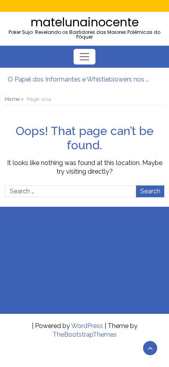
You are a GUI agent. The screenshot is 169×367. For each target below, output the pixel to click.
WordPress (87, 326)
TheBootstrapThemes (85, 334)
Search (150, 191)
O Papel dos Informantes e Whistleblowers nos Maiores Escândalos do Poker (80, 79)
